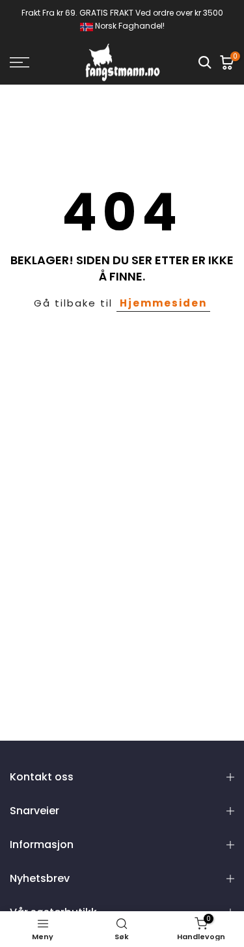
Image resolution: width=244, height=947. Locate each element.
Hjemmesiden (163, 303)
